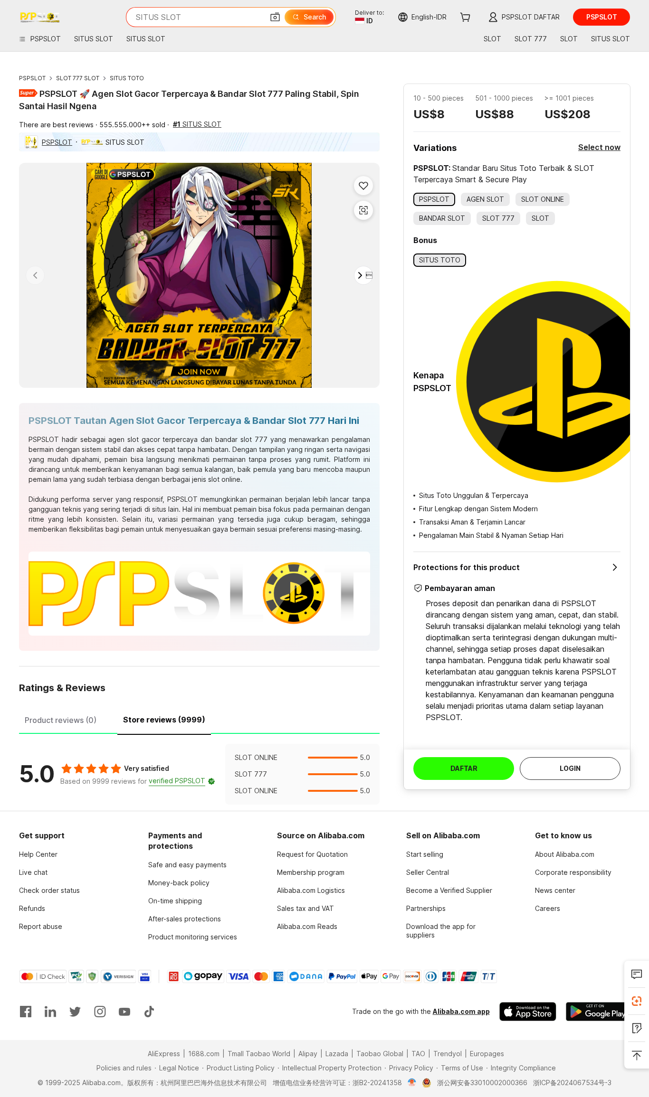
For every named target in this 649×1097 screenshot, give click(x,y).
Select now (599, 147)
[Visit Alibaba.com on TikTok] (149, 1011)
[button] (275, 17)
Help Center (38, 854)
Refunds (32, 908)
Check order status (49, 890)
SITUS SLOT (197, 124)
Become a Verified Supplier (449, 890)
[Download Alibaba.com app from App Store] (527, 1011)
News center (555, 890)
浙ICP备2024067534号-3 (572, 1082)
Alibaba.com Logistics (311, 890)
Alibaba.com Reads (307, 926)
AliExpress (164, 1054)
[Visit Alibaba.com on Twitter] (75, 1011)
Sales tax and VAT (305, 908)
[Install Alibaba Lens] (636, 1001)
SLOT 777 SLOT (77, 78)
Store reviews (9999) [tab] (164, 719)
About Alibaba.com (564, 854)
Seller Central (427, 872)
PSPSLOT (32, 78)
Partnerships (426, 908)
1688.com (204, 1054)
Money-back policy (179, 883)
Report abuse (40, 926)
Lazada (336, 1054)
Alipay (307, 1054)
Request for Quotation (312, 854)
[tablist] (199, 718)
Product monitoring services (192, 937)
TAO (418, 1054)
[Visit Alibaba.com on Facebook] (25, 1011)
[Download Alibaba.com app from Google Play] (598, 1011)
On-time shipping (175, 901)
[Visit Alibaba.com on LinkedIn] (50, 1011)
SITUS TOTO (127, 78)
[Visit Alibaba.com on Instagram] (99, 1011)
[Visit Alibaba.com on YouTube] (124, 1011)
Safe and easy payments (187, 865)
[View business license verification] (412, 1083)
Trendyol (447, 1054)
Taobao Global (379, 1054)
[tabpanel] (199, 774)
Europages (487, 1054)
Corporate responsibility (573, 872)
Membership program (310, 872)
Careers (547, 908)
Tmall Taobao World (259, 1054)
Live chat (33, 872)
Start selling (424, 854)
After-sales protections (184, 919)
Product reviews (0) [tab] (60, 720)
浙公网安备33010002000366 (482, 1082)
